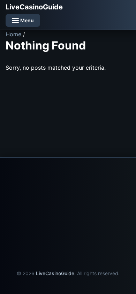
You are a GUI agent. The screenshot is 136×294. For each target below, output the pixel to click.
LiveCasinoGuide (34, 7)
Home (13, 34)
